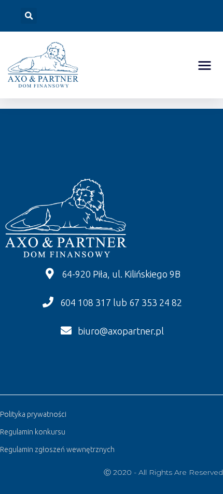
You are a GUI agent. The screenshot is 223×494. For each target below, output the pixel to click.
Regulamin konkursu (32, 432)
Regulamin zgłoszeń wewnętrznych (57, 449)
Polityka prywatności (33, 414)
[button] (205, 65)
